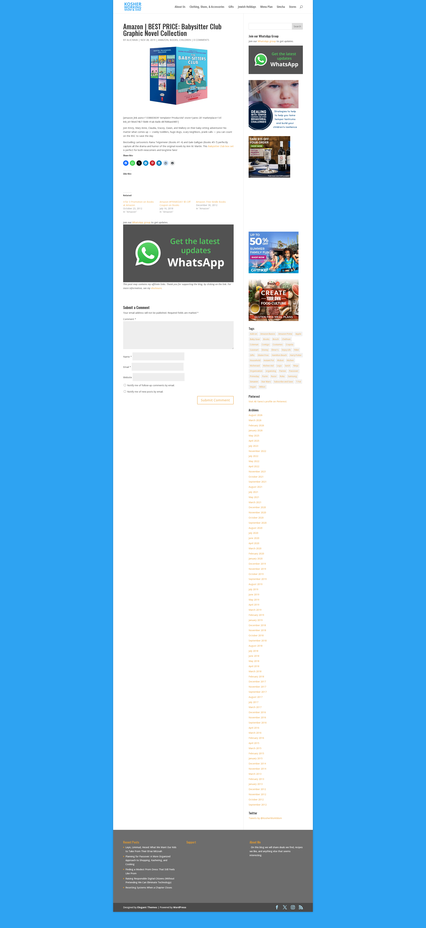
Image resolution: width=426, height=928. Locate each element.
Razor (274, 376)
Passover (293, 371)
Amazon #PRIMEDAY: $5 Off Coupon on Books (175, 203)
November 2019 (257, 568)
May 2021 (254, 497)
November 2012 (257, 794)
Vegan (253, 386)
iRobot (280, 360)
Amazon (163, 39)
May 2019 (254, 599)
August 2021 (255, 486)
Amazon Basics (267, 333)
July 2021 (253, 492)
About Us (180, 7)
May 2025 (254, 435)
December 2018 (257, 625)
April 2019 (254, 604)
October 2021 (256, 476)
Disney (265, 349)
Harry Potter (296, 355)
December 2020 (257, 507)
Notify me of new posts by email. (145, 391)
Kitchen (290, 360)
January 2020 (256, 558)
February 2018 (256, 676)
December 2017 (257, 681)
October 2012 (256, 799)
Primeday (254, 376)
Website (127, 377)
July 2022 (253, 456)
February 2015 (256, 753)
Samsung (292, 376)
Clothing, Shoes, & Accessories (207, 7)
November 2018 (257, 630)
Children (185, 39)
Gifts (231, 7)
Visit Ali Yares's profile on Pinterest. (268, 401)
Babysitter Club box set (221, 146)
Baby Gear (255, 339)
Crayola (289, 344)
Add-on (253, 333)
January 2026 (256, 430)
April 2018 (254, 666)
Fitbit (296, 349)
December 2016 (257, 712)
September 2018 (258, 640)
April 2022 (254, 466)
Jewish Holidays (247, 7)
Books (174, 39)
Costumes (278, 344)
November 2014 (257, 768)
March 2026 (255, 420)
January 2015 (256, 758)
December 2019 (257, 563)
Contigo (265, 344)
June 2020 (254, 538)
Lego (279, 365)
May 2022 (254, 461)
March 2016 (255, 732)
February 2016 (256, 737)
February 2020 (256, 553)
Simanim (254, 381)
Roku (282, 376)
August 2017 (255, 697)
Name (127, 356)
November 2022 (257, 451)
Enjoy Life (286, 349)
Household (255, 360)
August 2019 (255, 584)
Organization (256, 371)
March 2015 (255, 748)
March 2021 (255, 502)
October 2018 (256, 635)
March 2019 (255, 609)
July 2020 (253, 532)
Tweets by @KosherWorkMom (265, 818)
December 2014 (257, 763)
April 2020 (254, 543)
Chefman (286, 339)
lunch (287, 365)
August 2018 (255, 645)
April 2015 (254, 743)
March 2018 (255, 671)
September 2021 (258, 481)
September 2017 (258, 691)
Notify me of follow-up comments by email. (151, 385)
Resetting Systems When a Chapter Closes (148, 887)
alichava (132, 39)
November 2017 (257, 686)
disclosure (156, 288)
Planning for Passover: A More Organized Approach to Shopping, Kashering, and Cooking (147, 860)
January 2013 (256, 784)
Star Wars (266, 381)
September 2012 (258, 804)
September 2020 (258, 522)
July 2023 (253, 445)
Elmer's (275, 349)
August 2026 (255, 415)
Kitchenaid (255, 365)
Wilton (262, 386)
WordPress (179, 907)
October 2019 (256, 574)
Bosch (276, 339)
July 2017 (253, 702)
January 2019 (256, 620)
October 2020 (256, 517)
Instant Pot (269, 360)
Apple (298, 333)
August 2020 (255, 527)
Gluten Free (263, 355)
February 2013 (256, 779)
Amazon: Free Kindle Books (211, 201)
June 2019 (254, 594)
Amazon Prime (285, 333)
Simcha (281, 7)
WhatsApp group (141, 222)
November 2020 (257, 512)
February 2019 (256, 615)
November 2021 (257, 471)
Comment (129, 319)
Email (127, 367)
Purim (265, 376)
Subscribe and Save (283, 381)
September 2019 (258, 579)
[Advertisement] (214, 868)
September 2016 (258, 722)
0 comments (201, 39)
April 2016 (254, 727)
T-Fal (298, 381)
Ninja (295, 365)
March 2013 (255, 773)
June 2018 (254, 655)
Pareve (282, 371)
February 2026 (256, 425)
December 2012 (257, 789)
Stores (292, 7)
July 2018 (253, 650)
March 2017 (255, 707)
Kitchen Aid (268, 365)
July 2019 (253, 589)
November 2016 (257, 717)
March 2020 (255, 548)
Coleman (254, 344)
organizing (271, 371)
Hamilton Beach (279, 355)
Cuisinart (254, 349)
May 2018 (254, 661)
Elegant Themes (147, 907)
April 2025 (254, 440)
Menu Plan (266, 7)
